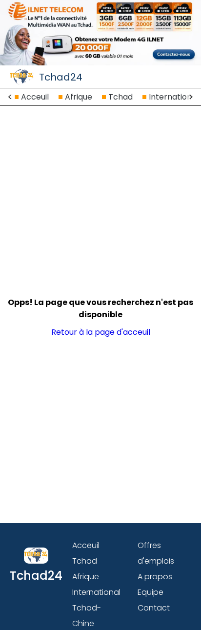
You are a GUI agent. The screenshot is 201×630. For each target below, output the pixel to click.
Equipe (150, 592)
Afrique (78, 96)
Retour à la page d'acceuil (100, 332)
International (174, 96)
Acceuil (35, 96)
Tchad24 (60, 77)
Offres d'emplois (156, 553)
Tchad (120, 96)
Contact (154, 607)
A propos (155, 576)
